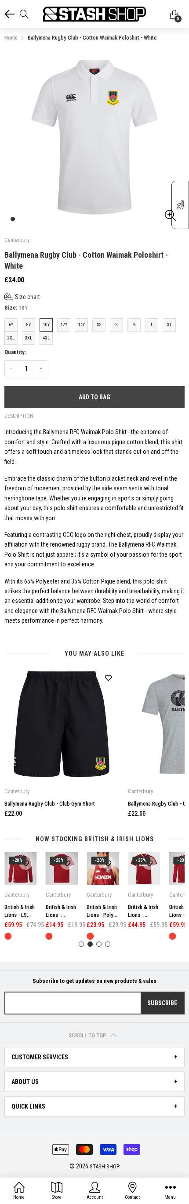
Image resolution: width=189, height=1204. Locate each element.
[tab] (94, 1057)
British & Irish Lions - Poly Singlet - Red (102, 911)
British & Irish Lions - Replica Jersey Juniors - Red (143, 911)
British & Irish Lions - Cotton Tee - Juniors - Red (61, 911)
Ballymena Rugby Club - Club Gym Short (49, 803)
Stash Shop (105, 1166)
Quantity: (15, 352)
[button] (22, 297)
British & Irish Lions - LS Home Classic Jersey (20, 911)
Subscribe (162, 1003)
